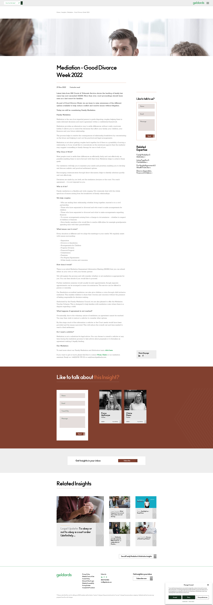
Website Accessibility (88, 583)
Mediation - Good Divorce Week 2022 (78, 12)
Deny (188, 597)
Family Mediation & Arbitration (143, 156)
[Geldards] (198, 3)
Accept (175, 597)
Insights (63, 12)
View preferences (202, 597)
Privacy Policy (191, 601)
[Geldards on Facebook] (143, 356)
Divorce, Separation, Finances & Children (144, 172)
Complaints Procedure (88, 587)
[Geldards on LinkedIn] (139, 356)
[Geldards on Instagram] (106, 577)
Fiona (99, 355)
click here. (109, 350)
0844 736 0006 (105, 580)
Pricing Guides (86, 585)
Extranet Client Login (88, 581)
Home (58, 12)
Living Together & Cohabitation (142, 161)
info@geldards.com (106, 582)
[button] (208, 585)
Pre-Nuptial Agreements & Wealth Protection (145, 166)
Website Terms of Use (88, 576)
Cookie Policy (185, 601)
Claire (104, 355)
